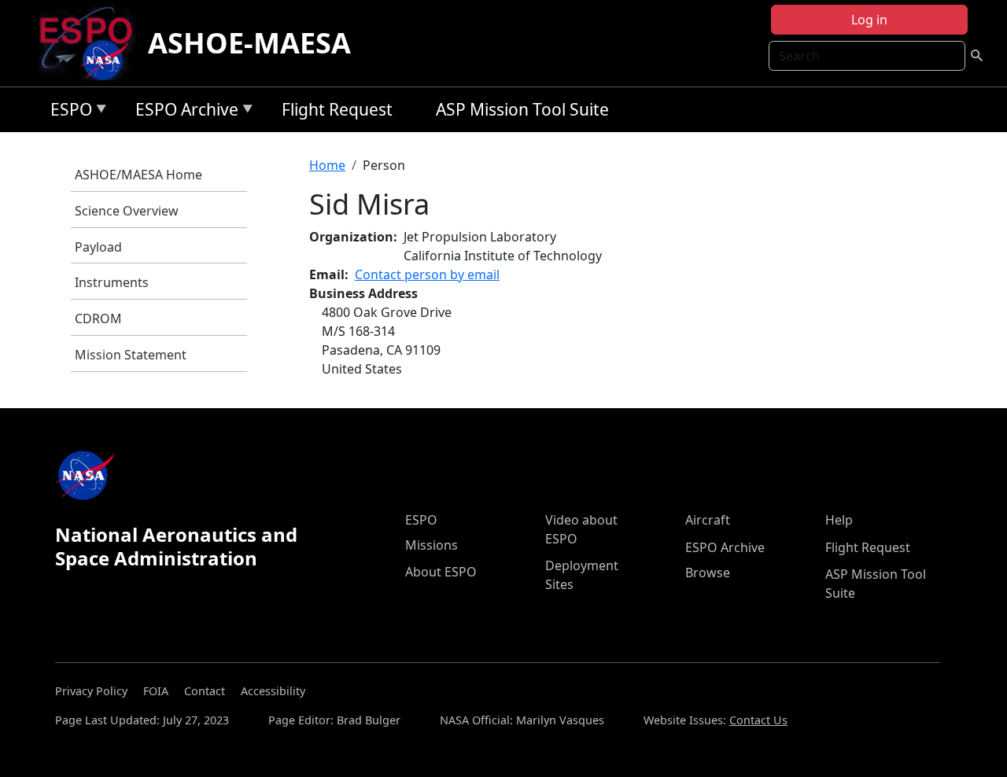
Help (839, 519)
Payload (98, 247)
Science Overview (127, 210)
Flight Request (337, 109)
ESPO (67, 112)
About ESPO (441, 571)
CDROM (98, 318)
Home (327, 165)
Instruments (112, 282)
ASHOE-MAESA (249, 43)
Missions (431, 545)
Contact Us (758, 720)
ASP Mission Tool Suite (522, 109)
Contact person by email (427, 274)
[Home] (92, 43)
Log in (869, 19)
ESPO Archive (182, 112)
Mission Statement (130, 354)
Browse (707, 572)
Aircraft (707, 519)
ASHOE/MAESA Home (138, 174)
